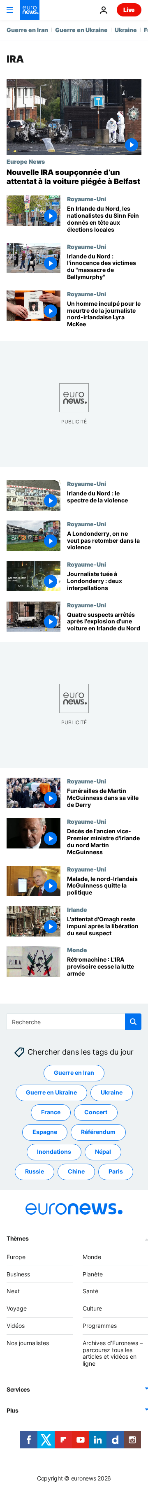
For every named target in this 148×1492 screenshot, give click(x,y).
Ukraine (126, 29)
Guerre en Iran (27, 29)
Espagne (44, 1131)
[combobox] (74, 1021)
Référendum (98, 1131)
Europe (16, 1256)
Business (18, 1273)
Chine (76, 1171)
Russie (34, 1171)
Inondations (54, 1151)
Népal (103, 1151)
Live (129, 9)
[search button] (133, 1021)
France (50, 1112)
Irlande (77, 909)
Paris (116, 1171)
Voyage (17, 1308)
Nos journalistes (28, 1342)
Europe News (26, 161)
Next (13, 1290)
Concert (95, 1112)
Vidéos (16, 1325)
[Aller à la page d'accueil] (29, 10)
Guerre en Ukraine (81, 29)
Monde (77, 949)
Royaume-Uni (86, 198)
